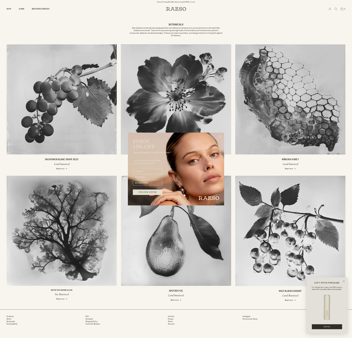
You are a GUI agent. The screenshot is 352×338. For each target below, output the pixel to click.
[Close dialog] (220, 136)
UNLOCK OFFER (148, 192)
